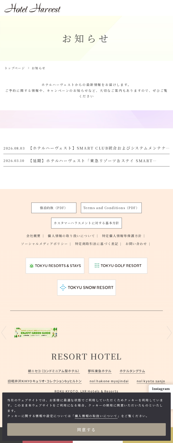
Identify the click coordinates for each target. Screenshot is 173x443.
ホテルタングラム (132, 371)
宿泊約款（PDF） (54, 207)
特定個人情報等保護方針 (122, 235)
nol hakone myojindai (109, 381)
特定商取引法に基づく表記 (96, 243)
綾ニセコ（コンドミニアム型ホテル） (54, 371)
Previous (3, 332)
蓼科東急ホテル (100, 371)
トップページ (15, 68)
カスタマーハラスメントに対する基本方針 (86, 223)
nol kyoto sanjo (151, 381)
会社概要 (33, 235)
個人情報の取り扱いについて (71, 235)
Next (169, 332)
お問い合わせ (136, 243)
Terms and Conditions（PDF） (111, 207)
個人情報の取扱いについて (96, 416)
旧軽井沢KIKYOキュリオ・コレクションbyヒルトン (45, 381)
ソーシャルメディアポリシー (44, 243)
